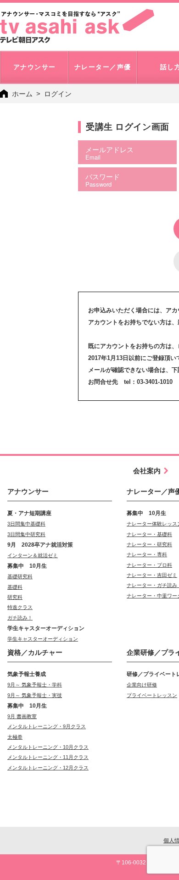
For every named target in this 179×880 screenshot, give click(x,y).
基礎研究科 (20, 576)
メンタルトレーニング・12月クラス (48, 767)
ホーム (22, 94)
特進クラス (20, 607)
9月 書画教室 (22, 716)
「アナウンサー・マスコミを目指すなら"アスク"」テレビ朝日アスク (77, 26)
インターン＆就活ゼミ (32, 555)
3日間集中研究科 (26, 534)
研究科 (14, 597)
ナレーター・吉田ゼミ (152, 575)
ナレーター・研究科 (149, 544)
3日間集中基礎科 (26, 523)
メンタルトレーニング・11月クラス (48, 757)
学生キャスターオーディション (42, 639)
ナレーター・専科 (147, 554)
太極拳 (14, 737)
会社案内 (147, 471)
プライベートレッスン (152, 695)
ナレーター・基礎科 (149, 534)
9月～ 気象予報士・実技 (34, 695)
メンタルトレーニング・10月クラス (48, 747)
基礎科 (14, 587)
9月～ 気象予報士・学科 (34, 684)
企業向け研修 (142, 684)
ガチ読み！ (20, 617)
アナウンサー (28, 491)
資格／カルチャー (34, 652)
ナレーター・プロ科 (149, 565)
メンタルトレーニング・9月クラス (46, 726)
